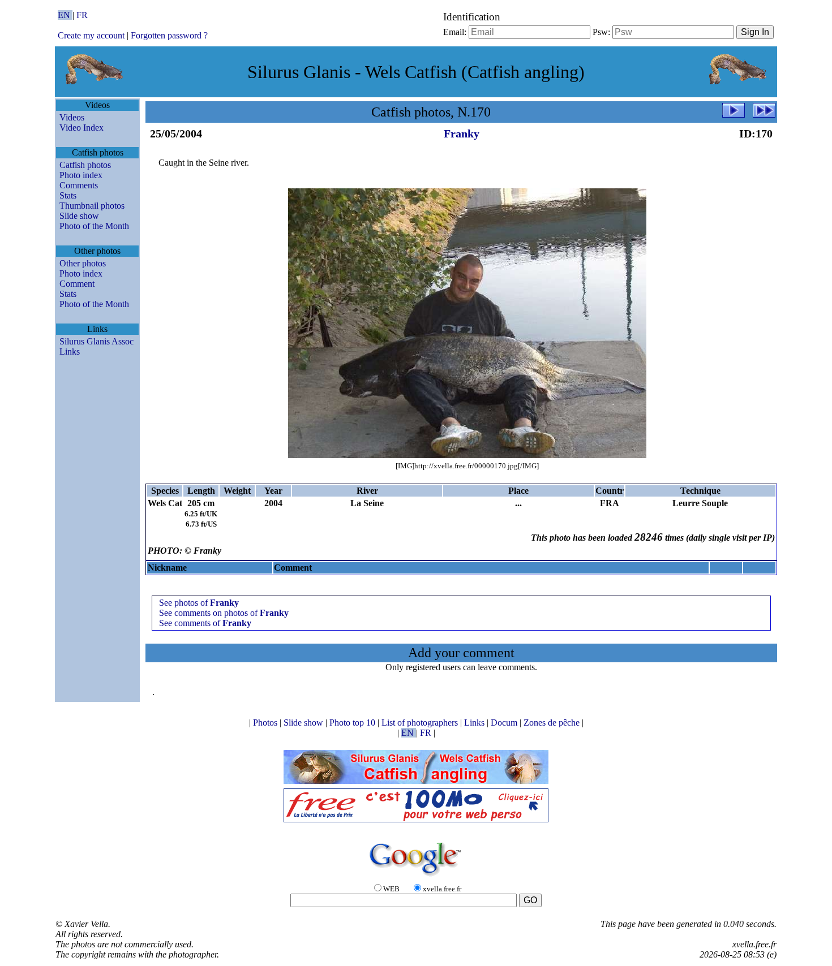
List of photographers (420, 722)
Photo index (80, 175)
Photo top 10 (353, 722)
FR (82, 15)
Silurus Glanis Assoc (96, 341)
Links (69, 351)
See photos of (199, 602)
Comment (77, 283)
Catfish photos (85, 165)
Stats (67, 195)
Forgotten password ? (169, 35)
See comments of (205, 623)
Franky (461, 133)
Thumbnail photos (92, 205)
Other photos (82, 263)
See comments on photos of (224, 613)
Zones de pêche (553, 722)
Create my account (91, 35)
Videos (71, 117)
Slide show (79, 216)
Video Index (81, 127)
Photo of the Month (94, 226)
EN (65, 15)
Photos (266, 722)
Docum (505, 722)
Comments (78, 185)
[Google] (416, 877)
